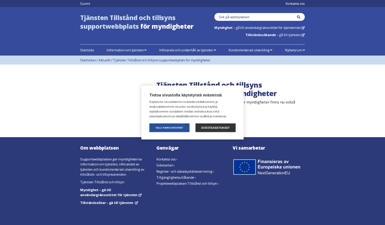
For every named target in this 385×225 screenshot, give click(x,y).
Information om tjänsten (125, 50)
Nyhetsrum (294, 50)
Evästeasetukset (215, 127)
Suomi (85, 3)
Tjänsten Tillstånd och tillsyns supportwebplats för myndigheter (161, 60)
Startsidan (89, 60)
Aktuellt (104, 60)
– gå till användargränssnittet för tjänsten (111, 192)
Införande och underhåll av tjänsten (186, 50)
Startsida (87, 50)
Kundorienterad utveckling (249, 50)
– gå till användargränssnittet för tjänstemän (259, 27)
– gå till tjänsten (275, 34)
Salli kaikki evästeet (169, 128)
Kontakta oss (295, 3)
